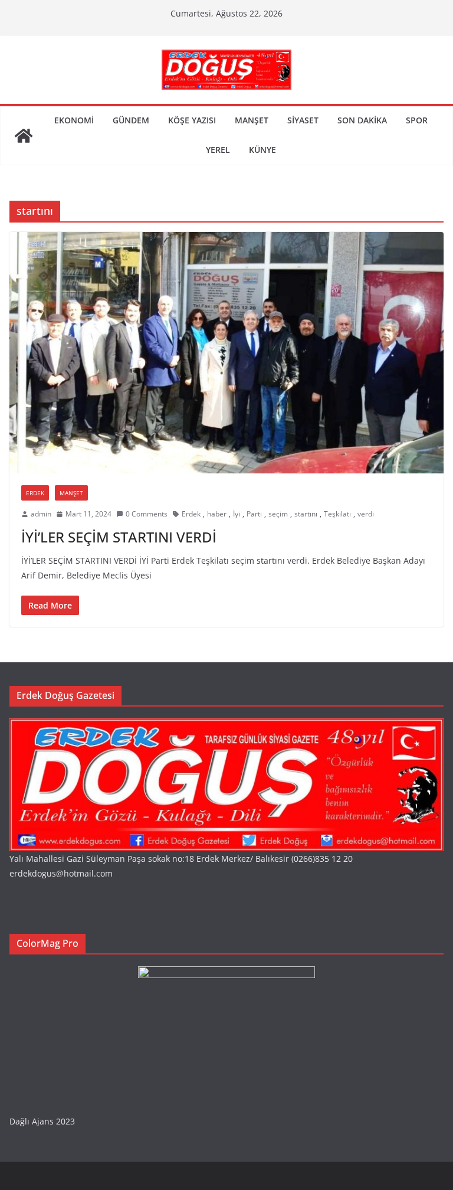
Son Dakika (362, 120)
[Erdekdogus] (226, 725)
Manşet (251, 120)
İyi (236, 514)
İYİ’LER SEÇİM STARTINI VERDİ (118, 537)
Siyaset (303, 120)
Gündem (131, 120)
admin (41, 514)
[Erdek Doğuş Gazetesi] (23, 136)
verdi (365, 514)
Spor (417, 120)
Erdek (35, 493)
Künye (262, 149)
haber (216, 514)
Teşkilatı (337, 514)
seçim (278, 514)
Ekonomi (74, 120)
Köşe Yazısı (192, 120)
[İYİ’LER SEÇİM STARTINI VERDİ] (226, 352)
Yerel (218, 149)
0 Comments (147, 514)
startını (305, 514)
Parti (254, 514)
